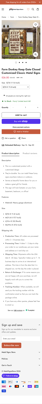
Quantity (5, 107)
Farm (12, 17)
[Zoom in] (35, 54)
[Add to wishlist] (35, 24)
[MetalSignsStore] (16, 9)
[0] (37, 9)
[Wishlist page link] (28, 9)
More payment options (21, 127)
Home (4, 17)
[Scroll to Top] (38, 392)
